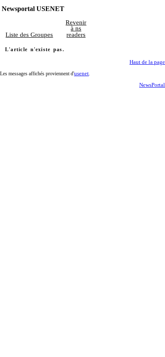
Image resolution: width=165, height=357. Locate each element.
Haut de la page (147, 62)
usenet (81, 74)
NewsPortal (152, 85)
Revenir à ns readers (76, 28)
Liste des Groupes (29, 34)
